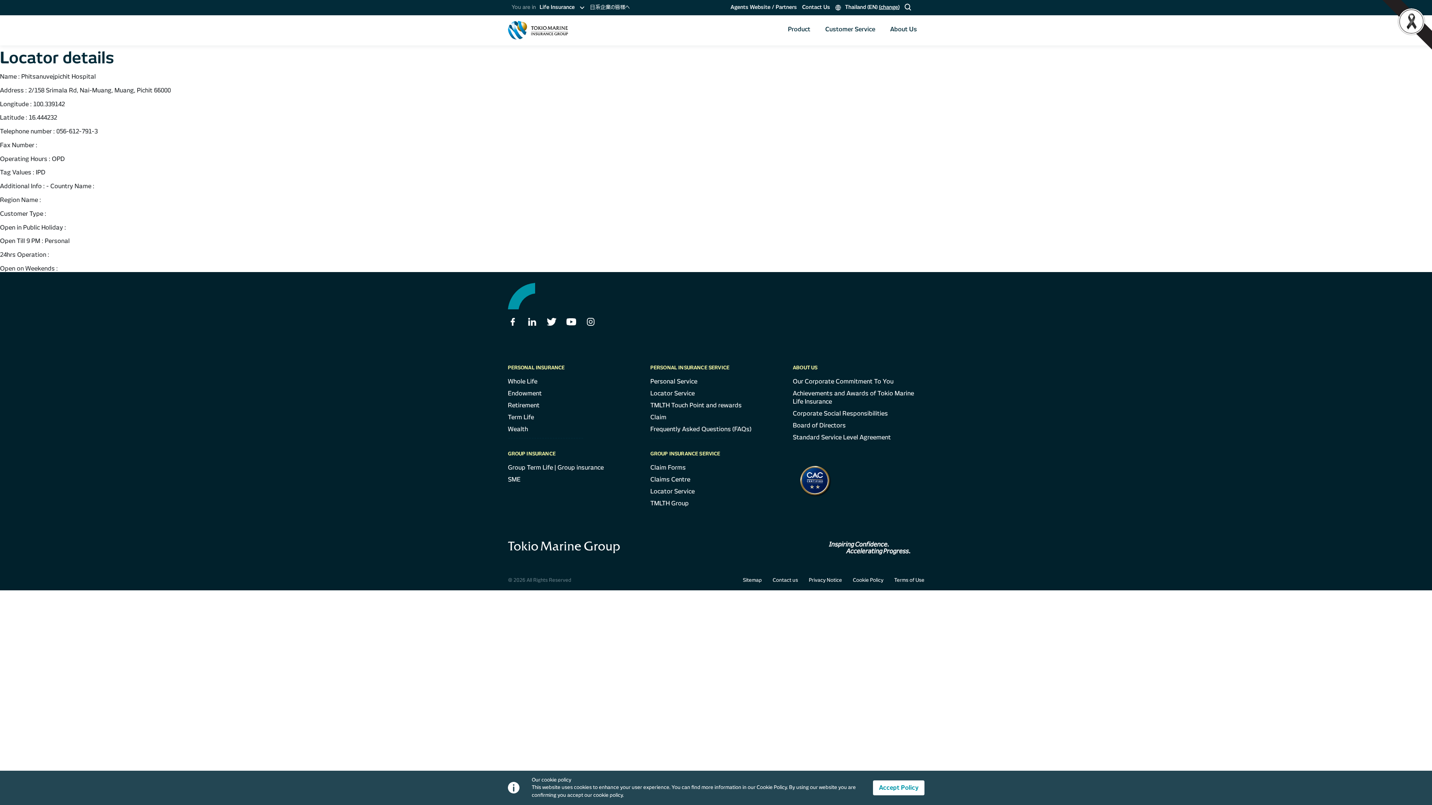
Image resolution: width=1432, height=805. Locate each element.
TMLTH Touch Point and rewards (696, 405)
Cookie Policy (868, 580)
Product (799, 29)
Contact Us (816, 7)
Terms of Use (909, 580)
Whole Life (522, 381)
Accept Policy (898, 787)
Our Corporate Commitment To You (843, 381)
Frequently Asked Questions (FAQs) (700, 429)
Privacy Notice (825, 580)
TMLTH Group (669, 503)
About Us (903, 29)
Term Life (521, 417)
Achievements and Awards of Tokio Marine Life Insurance (853, 397)
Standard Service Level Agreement (842, 437)
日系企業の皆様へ (609, 7)
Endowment (525, 393)
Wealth (518, 429)
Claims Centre (670, 479)
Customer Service (850, 29)
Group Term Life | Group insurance (556, 467)
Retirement (524, 405)
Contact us (785, 580)
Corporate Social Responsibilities (840, 413)
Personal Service (673, 381)
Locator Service (672, 393)
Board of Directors (819, 425)
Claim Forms (668, 467)
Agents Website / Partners (764, 7)
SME (514, 479)
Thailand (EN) (871, 7)
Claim (658, 417)
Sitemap (752, 580)
